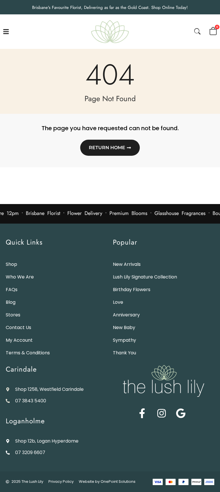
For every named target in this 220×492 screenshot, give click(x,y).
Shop (11, 264)
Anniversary (126, 315)
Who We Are (20, 277)
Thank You (124, 352)
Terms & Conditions (28, 352)
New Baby (124, 327)
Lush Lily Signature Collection (145, 277)
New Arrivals (127, 264)
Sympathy (124, 340)
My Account (19, 340)
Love (118, 302)
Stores (13, 315)
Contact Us (18, 327)
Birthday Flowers (131, 289)
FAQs (11, 289)
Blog (10, 302)
